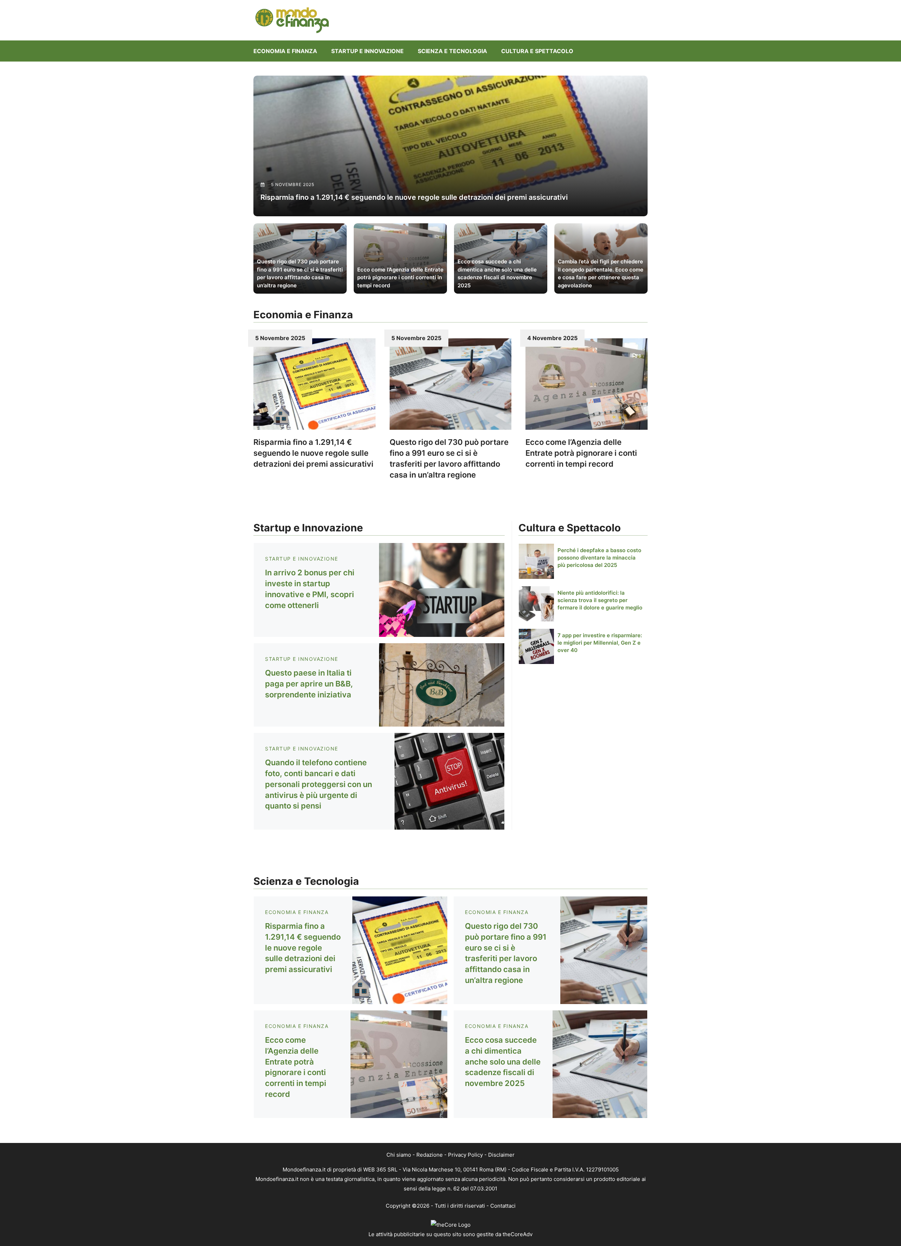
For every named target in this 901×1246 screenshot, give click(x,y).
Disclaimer (501, 1154)
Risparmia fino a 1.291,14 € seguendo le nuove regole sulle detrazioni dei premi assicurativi (313, 452)
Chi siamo (398, 1154)
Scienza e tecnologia (452, 51)
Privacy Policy (465, 1154)
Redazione (429, 1154)
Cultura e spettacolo (537, 51)
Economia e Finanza (285, 51)
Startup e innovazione (367, 51)
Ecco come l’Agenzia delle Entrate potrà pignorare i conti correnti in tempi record (581, 452)
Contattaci (503, 1205)
